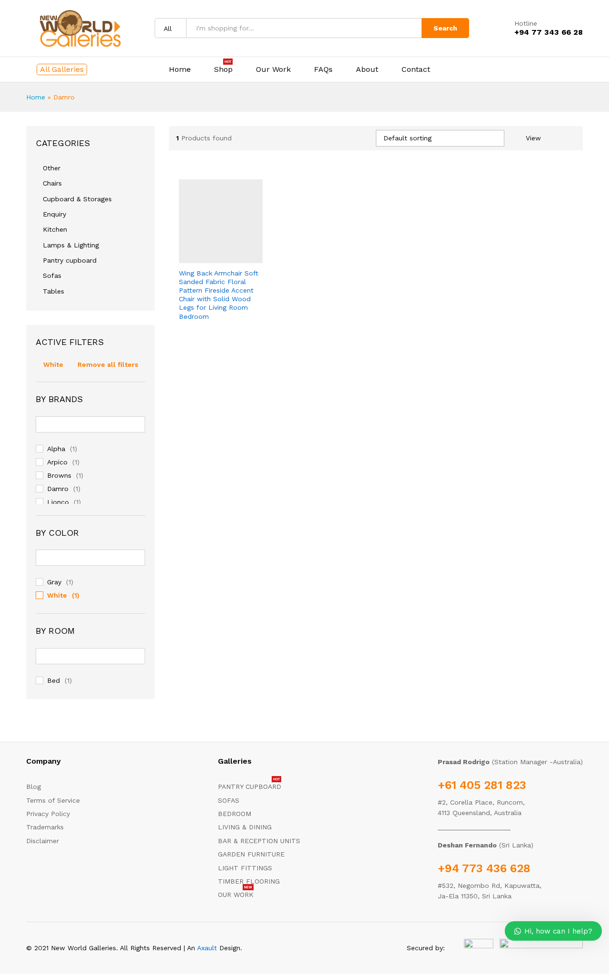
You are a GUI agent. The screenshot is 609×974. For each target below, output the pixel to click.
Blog (33, 786)
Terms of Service (53, 800)
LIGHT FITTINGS (245, 868)
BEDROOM (234, 813)
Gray (54, 582)
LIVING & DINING (245, 827)
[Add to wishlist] (241, 257)
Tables (53, 291)
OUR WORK (236, 894)
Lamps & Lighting (71, 245)
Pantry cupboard (70, 260)
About (367, 69)
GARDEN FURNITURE (251, 854)
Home (180, 69)
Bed (53, 680)
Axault (207, 948)
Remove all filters (108, 364)
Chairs (52, 183)
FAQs (323, 69)
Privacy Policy (48, 813)
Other (51, 168)
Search (445, 28)
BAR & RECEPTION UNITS (259, 841)
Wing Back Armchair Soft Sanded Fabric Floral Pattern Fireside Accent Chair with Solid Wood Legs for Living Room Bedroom (218, 294)
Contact (416, 69)
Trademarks (45, 827)
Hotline (525, 23)
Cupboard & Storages (77, 199)
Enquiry (54, 214)
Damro (58, 488)
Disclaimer (42, 841)
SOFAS (228, 800)
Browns (59, 475)
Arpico (57, 462)
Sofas (52, 275)
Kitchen (55, 229)
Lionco (58, 502)
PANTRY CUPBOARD (249, 786)
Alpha (56, 449)
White (53, 364)
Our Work (273, 69)
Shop (223, 69)
